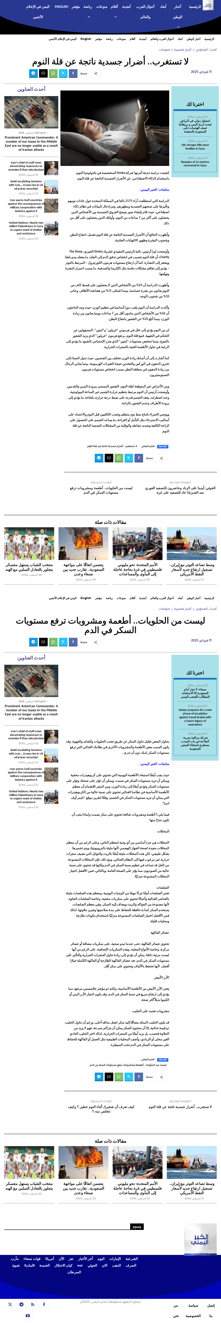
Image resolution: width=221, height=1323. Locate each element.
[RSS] (33, 1305)
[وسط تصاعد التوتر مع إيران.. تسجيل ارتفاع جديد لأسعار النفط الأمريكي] (192, 543)
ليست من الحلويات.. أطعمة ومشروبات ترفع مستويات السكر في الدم (101, 491)
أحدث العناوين (206, 50)
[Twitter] (63, 73)
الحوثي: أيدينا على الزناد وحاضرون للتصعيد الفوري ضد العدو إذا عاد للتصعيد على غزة (180, 491)
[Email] (43, 73)
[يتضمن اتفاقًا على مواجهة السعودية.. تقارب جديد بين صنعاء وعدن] (83, 543)
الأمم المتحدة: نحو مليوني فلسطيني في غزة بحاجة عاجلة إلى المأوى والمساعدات (137, 569)
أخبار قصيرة (182, 50)
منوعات (164, 50)
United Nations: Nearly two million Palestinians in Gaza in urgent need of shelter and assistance (26, 228)
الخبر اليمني (148, 446)
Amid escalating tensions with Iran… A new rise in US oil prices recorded (26, 185)
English (42, 133)
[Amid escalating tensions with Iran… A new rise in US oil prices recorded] (51, 187)
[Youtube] (27, 1316)
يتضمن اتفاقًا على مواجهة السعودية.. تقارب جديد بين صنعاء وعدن (83, 569)
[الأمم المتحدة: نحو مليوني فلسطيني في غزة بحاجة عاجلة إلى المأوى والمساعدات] (138, 543)
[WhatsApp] (53, 73)
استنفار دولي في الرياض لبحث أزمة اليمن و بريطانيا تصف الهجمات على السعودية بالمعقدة (195, 126)
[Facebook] (73, 73)
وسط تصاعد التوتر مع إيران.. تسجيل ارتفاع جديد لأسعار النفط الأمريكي (192, 569)
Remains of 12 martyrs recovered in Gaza (195, 164)
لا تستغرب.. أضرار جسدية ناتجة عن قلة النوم (112, 446)
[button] (13, 5)
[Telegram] (33, 73)
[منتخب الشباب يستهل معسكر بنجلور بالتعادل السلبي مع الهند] (29, 543)
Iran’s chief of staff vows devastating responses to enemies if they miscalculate (26, 166)
